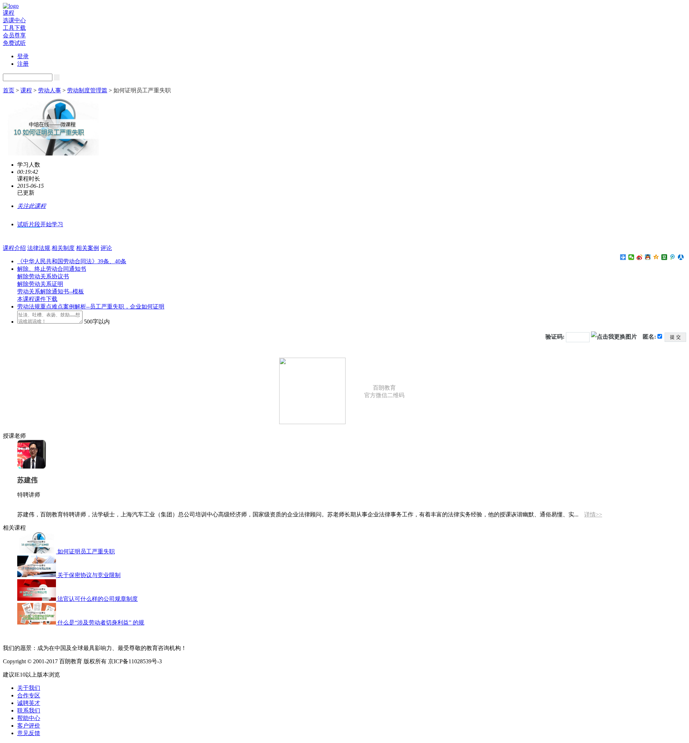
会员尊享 (14, 35)
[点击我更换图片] (614, 336)
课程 (8, 13)
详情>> (593, 514)
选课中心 (14, 20)
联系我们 (28, 710)
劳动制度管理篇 (87, 90)
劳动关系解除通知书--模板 (50, 291)
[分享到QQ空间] (656, 257)
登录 (23, 56)
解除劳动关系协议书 (43, 276)
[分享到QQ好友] (648, 257)
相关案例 (87, 248)
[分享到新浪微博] (640, 257)
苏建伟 (27, 480)
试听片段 (28, 224)
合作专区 (28, 695)
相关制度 (63, 248)
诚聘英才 (28, 703)
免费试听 (14, 43)
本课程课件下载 (37, 299)
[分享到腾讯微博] (673, 257)
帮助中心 (28, 718)
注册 (23, 64)
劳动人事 (49, 90)
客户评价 (28, 726)
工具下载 (14, 28)
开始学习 (51, 224)
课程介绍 (14, 248)
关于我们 (28, 688)
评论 (106, 248)
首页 (8, 90)
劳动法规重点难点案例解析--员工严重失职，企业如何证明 (90, 306)
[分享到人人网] (681, 257)
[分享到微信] (631, 257)
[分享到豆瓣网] (664, 257)
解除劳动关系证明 (40, 284)
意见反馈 (28, 733)
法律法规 (38, 248)
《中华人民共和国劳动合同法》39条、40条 (71, 261)
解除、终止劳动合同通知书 (51, 269)
